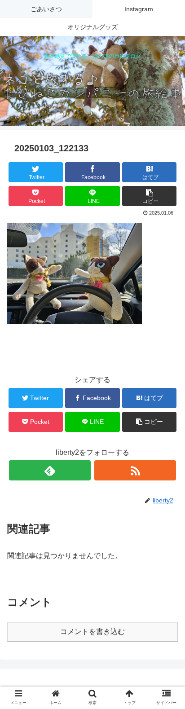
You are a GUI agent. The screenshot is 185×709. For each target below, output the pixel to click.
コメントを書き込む (92, 631)
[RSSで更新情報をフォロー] (135, 470)
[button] (166, 701)
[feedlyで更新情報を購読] (50, 470)
